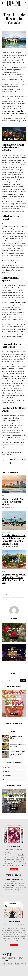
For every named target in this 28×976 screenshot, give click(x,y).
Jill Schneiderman (6, 546)
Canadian (21, 855)
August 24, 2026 (11, 507)
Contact (20, 958)
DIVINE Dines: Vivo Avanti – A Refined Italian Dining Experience (14, 797)
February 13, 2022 (11, 634)
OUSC (12, 454)
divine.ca (23, 27)
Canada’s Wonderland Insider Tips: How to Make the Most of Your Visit (14, 578)
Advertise (11, 958)
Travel (13, 10)
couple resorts (6, 597)
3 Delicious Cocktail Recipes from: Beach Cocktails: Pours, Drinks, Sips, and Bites (14, 700)
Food (14, 625)
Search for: (4, 677)
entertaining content (18, 865)
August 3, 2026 (15, 546)
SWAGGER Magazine (12, 879)
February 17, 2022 (7, 27)
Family (3, 532)
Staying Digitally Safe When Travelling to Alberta (13, 501)
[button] (12, 718)
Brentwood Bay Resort (9, 420)
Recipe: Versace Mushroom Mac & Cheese (18, 745)
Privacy (6, 960)
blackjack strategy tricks (12, 248)
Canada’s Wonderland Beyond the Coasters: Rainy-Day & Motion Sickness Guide (14, 539)
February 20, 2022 (11, 654)
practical (5, 865)
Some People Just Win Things (16, 737)
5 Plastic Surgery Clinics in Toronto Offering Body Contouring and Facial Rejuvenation (17, 754)
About (4, 958)
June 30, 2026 (15, 585)
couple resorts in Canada (18, 597)
